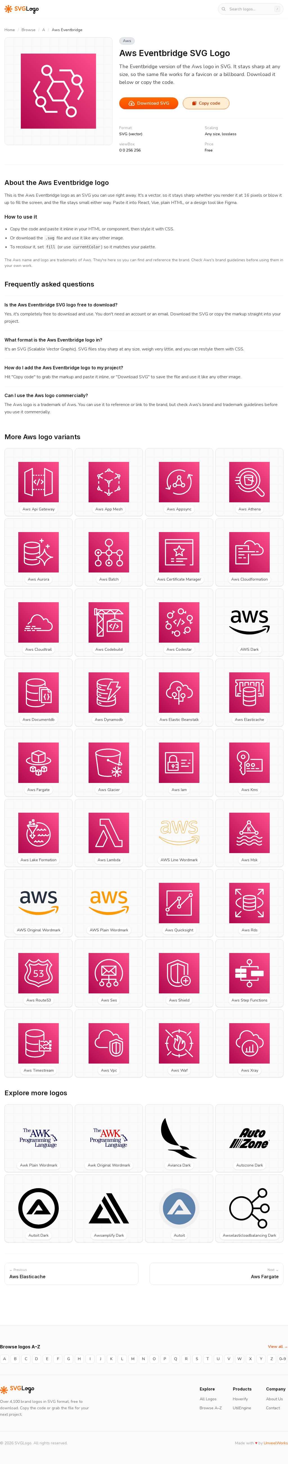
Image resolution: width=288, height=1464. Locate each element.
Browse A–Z (211, 1408)
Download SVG (153, 103)
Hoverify (240, 1399)
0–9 (282, 1359)
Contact (273, 1408)
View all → (278, 1346)
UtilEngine (242, 1408)
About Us (274, 1399)
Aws (127, 40)
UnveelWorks (276, 1443)
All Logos (208, 1399)
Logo (22, 1390)
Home (9, 30)
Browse (28, 30)
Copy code (209, 103)
